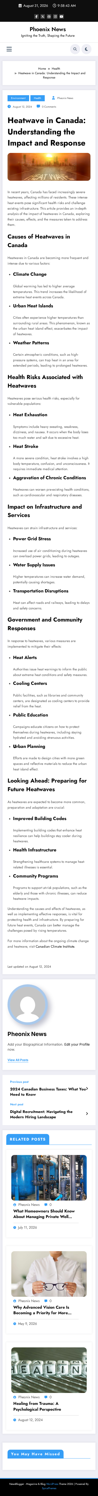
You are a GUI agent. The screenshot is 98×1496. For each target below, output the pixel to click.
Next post (16, 1104)
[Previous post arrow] (87, 1089)
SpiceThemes (49, 1488)
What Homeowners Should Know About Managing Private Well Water (44, 1214)
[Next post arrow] (87, 1114)
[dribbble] (49, 16)
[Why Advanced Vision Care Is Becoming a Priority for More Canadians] (49, 1273)
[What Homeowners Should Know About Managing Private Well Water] (49, 1177)
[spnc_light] (86, 49)
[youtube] (61, 16)
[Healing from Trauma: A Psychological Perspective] (49, 1370)
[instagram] (55, 16)
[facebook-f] (36, 16)
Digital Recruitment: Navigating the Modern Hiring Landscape (41, 1114)
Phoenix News (48, 29)
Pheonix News (65, 98)
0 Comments (49, 107)
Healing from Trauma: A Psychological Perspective (37, 1406)
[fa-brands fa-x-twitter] (42, 16)
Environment (18, 98)
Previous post (19, 1082)
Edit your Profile (77, 1044)
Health (37, 98)
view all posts (18, 1060)
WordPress (52, 1484)
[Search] (75, 49)
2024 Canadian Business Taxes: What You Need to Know (48, 1092)
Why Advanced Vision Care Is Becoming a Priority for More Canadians (41, 1310)
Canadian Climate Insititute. (55, 946)
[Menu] (9, 49)
